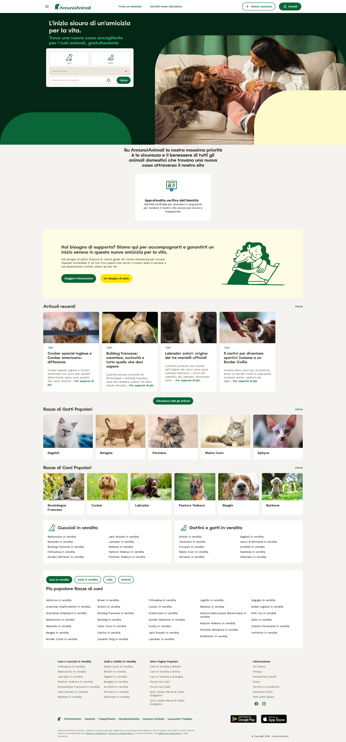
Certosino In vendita (192, 541)
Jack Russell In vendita (124, 536)
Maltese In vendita (121, 546)
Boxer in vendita (108, 600)
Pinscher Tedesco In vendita (127, 557)
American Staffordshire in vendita (68, 606)
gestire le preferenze (169, 733)
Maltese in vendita (212, 606)
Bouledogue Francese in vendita (78, 686)
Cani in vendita (59, 579)
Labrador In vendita (121, 541)
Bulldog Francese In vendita (66, 546)
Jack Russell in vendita (164, 632)
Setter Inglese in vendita (267, 606)
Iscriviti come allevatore (166, 6)
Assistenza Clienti (264, 676)
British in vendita (115, 671)
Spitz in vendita (261, 619)
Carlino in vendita (108, 632)
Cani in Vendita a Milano (165, 666)
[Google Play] (243, 719)
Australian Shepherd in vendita (66, 613)
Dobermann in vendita (163, 613)
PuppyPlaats (107, 719)
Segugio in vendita (263, 600)
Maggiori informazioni (79, 278)
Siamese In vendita (252, 552)
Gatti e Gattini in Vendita (120, 661)
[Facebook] (256, 703)
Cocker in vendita (160, 606)
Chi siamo (259, 666)
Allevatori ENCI (263, 691)
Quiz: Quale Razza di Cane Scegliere (167, 693)
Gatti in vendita (88, 579)
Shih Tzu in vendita (263, 613)
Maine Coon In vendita (193, 552)
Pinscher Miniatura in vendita (219, 629)
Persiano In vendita (191, 557)
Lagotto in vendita (211, 600)
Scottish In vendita (252, 546)
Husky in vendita (159, 626)
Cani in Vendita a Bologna (166, 676)
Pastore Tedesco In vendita (126, 552)
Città (110, 579)
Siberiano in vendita (117, 697)
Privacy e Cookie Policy (120, 733)
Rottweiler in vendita (213, 636)
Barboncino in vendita (60, 619)
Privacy (257, 671)
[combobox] (86, 71)
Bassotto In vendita (60, 541)
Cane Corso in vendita (111, 626)
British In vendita (190, 536)
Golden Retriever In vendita (66, 557)
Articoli (126, 579)
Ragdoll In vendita (251, 536)
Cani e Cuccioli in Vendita (74, 661)
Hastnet (90, 719)
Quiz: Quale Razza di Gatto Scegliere (167, 702)
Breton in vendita (108, 606)
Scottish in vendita (116, 686)
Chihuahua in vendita (162, 600)
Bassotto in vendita (58, 626)
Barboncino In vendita (62, 536)
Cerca (123, 80)
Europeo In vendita (191, 546)
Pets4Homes (72, 719)
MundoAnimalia (129, 719)
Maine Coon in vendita (118, 666)
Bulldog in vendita (109, 619)
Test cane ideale (263, 697)
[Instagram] (264, 703)
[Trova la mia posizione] (108, 80)
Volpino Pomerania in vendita (270, 626)
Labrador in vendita (161, 639)
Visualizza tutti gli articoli (173, 401)
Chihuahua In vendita (61, 552)
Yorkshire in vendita (264, 632)
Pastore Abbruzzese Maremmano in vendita (223, 615)
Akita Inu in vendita (58, 600)
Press (256, 681)
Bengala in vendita (116, 681)
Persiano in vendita (116, 691)
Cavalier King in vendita (112, 639)
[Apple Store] (274, 719)
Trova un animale (129, 6)
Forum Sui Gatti (160, 686)
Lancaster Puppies (180, 719)
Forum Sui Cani (160, 681)
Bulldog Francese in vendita (115, 613)
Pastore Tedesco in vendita (217, 623)
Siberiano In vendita (253, 557)
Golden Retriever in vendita (167, 619)
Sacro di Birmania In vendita (258, 541)
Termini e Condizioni (266, 686)
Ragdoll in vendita (115, 676)
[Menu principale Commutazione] (46, 6)
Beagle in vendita (57, 632)
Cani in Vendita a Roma (165, 671)
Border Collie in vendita (61, 639)
